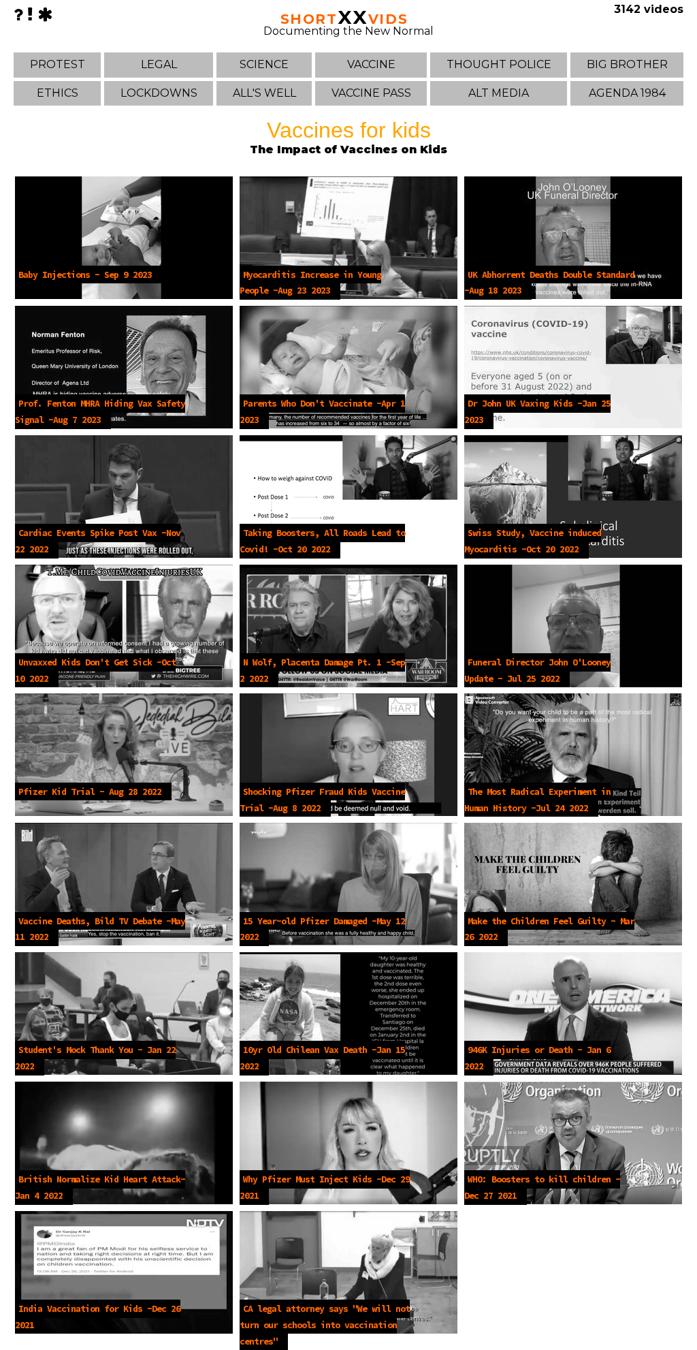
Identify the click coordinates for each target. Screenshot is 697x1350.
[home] (44, 15)
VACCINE (371, 64)
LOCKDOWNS (158, 93)
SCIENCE (264, 64)
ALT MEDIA (498, 93)
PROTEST (57, 64)
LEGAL (159, 64)
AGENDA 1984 (627, 93)
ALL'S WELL (264, 93)
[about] (18, 15)
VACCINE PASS (371, 93)
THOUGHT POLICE (499, 64)
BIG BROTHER (627, 64)
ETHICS (57, 93)
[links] (30, 15)
